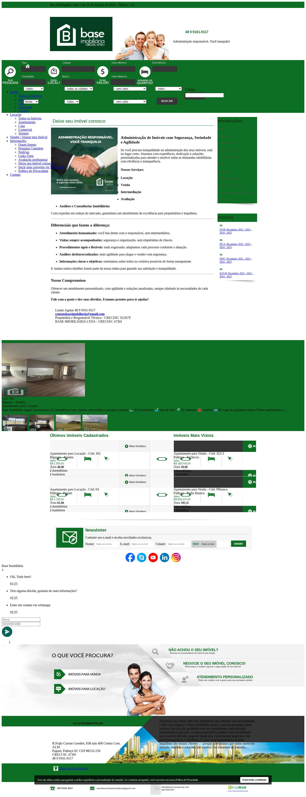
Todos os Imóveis (29, 96)
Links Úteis (26, 156)
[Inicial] (81, 59)
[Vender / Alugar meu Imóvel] (213, 667)
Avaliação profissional (32, 159)
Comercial (25, 107)
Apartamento (26, 122)
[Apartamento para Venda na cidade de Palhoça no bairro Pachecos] (189, 450)
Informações (18, 141)
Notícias (23, 152)
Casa (21, 103)
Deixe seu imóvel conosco (35, 163)
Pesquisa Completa (30, 148)
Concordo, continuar (254, 779)
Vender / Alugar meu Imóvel (28, 137)
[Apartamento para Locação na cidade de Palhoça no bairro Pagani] (65, 486)
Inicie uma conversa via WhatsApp (41, 167)
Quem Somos (27, 144)
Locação (15, 114)
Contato (15, 174)
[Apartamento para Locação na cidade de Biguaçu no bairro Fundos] (43, 395)
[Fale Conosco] (199, 654)
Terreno (23, 111)
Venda (14, 92)
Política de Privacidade (33, 171)
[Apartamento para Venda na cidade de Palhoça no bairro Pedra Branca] (189, 486)
